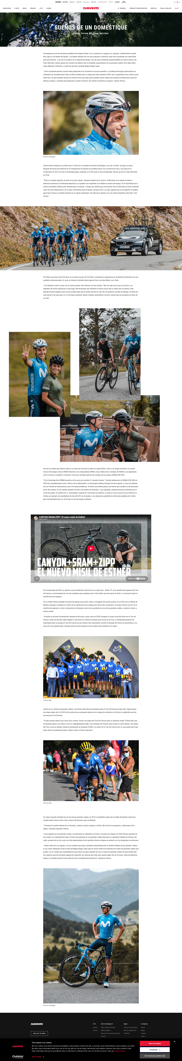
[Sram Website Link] (91, 8)
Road (25, 8)
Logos (143, 1036)
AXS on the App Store (130, 1027)
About (143, 1027)
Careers (143, 1033)
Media (143, 1030)
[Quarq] (86, 2)
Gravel (33, 8)
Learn (48, 8)
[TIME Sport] (93, 2)
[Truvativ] (72, 2)
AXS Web (127, 1033)
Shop (177, 8)
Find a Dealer (165, 8)
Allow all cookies (155, 1043)
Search (123, 8)
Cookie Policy (119, 1051)
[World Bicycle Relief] (124, 2)
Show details (36, 1057)
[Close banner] (174, 1041)
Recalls (103, 1036)
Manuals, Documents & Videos (110, 1033)
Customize (154, 1050)
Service (154, 8)
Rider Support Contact (108, 1027)
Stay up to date (39, 1033)
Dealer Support (105, 1030)
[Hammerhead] (102, 2)
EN (180, 2)
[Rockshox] (65, 2)
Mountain (7, 8)
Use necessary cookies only (155, 1056)
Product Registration (138, 8)
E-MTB (17, 8)
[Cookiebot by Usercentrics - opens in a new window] (18, 1056)
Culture (95, 1030)
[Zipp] (79, 2)
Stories (95, 1027)
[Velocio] (110, 2)
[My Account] (175, 2)
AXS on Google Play (130, 1030)
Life (41, 8)
